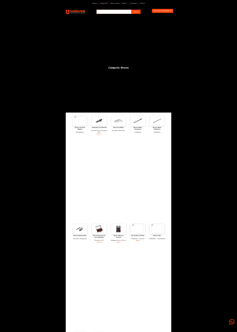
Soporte (124, 3)
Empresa (94, 3)
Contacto (142, 3)
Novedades (134, 3)
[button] (127, 3)
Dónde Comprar (115, 3)
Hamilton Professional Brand (90, 12)
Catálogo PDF (104, 3)
